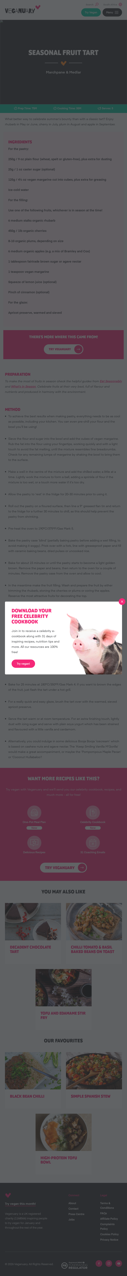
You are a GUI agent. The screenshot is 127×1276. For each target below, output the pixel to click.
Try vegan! (23, 663)
